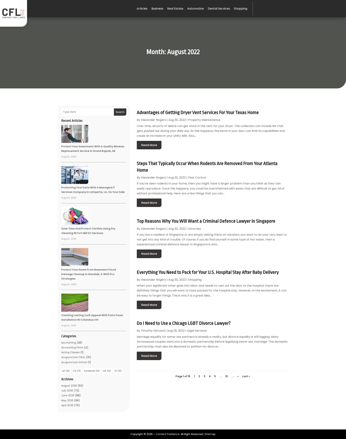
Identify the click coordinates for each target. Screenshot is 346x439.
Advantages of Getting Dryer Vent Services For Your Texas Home (198, 112)
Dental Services (219, 8)
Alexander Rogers (153, 120)
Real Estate (175, 8)
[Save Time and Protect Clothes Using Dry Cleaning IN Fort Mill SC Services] (74, 216)
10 (226, 376)
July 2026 (67, 390)
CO (77, 370)
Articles (142, 8)
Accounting (68, 342)
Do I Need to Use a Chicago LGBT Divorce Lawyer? (184, 323)
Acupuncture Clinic (73, 357)
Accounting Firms (72, 347)
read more (149, 145)
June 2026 (67, 395)
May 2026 (67, 400)
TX (117, 370)
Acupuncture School (74, 362)
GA (107, 370)
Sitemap (210, 434)
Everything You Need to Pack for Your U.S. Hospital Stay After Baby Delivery (208, 272)
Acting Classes (70, 352)
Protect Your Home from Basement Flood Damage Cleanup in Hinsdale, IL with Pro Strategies (88, 274)
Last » (246, 376)
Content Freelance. (168, 434)
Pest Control (197, 177)
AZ (66, 370)
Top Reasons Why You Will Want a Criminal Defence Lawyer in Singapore (206, 221)
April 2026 (67, 405)
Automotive (195, 8)
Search (120, 112)
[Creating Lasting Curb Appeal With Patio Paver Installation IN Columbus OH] (74, 303)
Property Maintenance (204, 120)
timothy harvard (153, 331)
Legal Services (197, 331)
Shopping (240, 8)
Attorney (194, 229)
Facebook (91, 370)
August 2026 (69, 385)
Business (157, 8)
